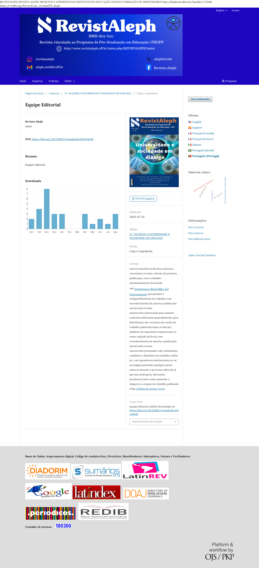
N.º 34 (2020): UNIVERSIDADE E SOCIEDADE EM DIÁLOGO (98, 93)
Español (197, 127)
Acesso (235, 10)
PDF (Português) (144, 198)
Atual (23, 81)
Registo (220, 10)
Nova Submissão (200, 99)
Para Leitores (196, 227)
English (196, 122)
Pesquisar (230, 81)
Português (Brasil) (203, 150)
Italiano (197, 144)
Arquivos (37, 81)
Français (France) (202, 139)
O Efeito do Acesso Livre (150, 388)
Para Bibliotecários (199, 239)
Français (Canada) (203, 133)
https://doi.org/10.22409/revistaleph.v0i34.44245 (62, 139)
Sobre (68, 81)
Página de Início (34, 93)
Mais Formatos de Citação (147, 421)
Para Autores (195, 233)
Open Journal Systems (202, 255)
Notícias (53, 81)
